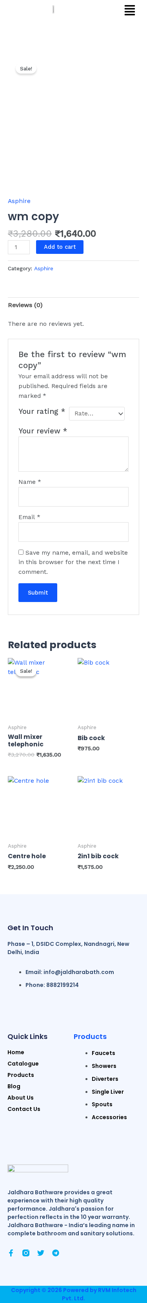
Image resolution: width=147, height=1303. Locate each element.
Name (29, 481)
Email (29, 517)
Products (90, 1036)
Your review (42, 431)
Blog (13, 1086)
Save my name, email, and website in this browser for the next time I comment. (73, 562)
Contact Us (23, 1109)
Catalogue (23, 1064)
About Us (20, 1098)
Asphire (19, 201)
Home (15, 1052)
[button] (130, 11)
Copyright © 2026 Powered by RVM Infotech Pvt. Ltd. (73, 1294)
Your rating (41, 411)
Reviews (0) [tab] (25, 305)
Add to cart (60, 246)
